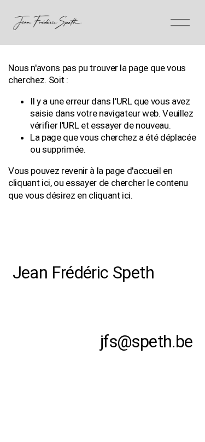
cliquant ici (29, 182)
